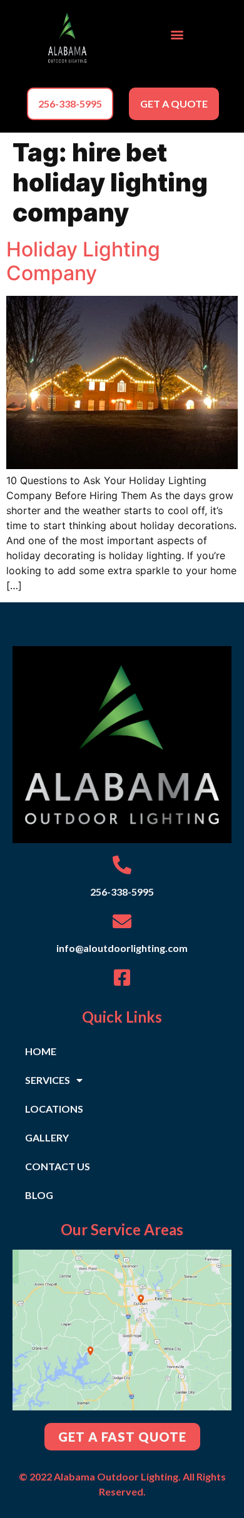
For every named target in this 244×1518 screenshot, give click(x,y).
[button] (176, 34)
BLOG (39, 1195)
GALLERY (47, 1137)
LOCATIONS (54, 1109)
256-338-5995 (122, 892)
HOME (40, 1051)
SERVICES (47, 1080)
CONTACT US (57, 1166)
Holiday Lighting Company (83, 261)
